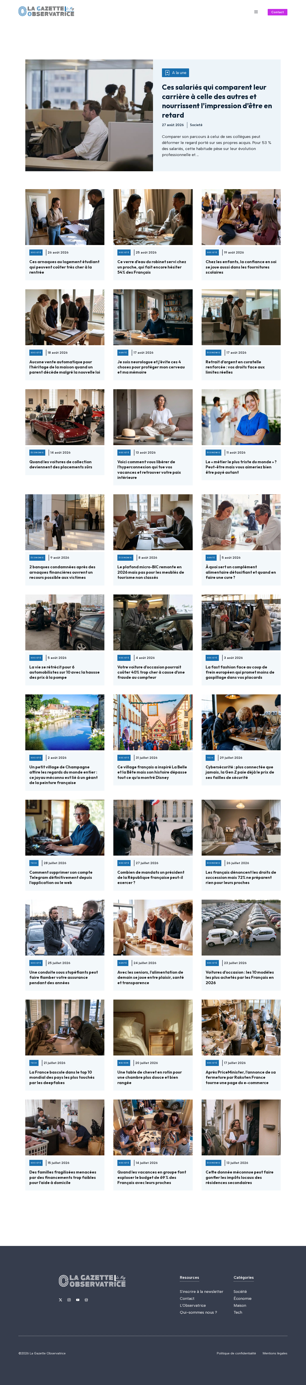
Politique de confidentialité (236, 1353)
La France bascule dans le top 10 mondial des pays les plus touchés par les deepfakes (62, 1077)
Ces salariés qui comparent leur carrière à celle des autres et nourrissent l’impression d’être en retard (217, 100)
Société (240, 1291)
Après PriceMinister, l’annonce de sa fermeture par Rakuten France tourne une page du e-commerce (241, 1077)
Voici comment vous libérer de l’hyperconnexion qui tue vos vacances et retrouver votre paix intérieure (149, 469)
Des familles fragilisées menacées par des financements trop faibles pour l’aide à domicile (62, 1177)
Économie (243, 1298)
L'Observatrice (193, 1305)
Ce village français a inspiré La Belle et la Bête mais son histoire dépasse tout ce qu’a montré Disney (152, 772)
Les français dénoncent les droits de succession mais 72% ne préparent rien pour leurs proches (241, 877)
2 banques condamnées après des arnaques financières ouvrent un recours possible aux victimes (62, 572)
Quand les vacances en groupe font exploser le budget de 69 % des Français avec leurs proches (151, 1177)
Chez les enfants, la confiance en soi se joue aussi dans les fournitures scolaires (241, 267)
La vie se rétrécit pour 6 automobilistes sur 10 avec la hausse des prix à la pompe (64, 672)
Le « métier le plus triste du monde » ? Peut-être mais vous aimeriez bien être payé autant (241, 467)
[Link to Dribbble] (86, 1299)
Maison (240, 1305)
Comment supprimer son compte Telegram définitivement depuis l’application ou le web (61, 877)
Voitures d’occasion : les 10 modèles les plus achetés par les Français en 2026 (240, 977)
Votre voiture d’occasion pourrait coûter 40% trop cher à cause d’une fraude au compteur (151, 672)
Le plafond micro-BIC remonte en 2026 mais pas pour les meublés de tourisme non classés (150, 572)
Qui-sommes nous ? (198, 1312)
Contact (277, 12)
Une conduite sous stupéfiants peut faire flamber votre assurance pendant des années (63, 977)
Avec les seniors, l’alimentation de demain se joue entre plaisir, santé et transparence (150, 977)
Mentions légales (275, 1353)
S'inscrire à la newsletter (201, 1291)
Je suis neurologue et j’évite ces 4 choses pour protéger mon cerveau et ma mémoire (151, 367)
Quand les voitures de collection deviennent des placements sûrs (60, 464)
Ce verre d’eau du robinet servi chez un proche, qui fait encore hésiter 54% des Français (151, 267)
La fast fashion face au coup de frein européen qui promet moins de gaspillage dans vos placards (240, 672)
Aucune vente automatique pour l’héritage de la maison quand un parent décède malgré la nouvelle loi (64, 367)
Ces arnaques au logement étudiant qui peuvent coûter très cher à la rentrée (64, 267)
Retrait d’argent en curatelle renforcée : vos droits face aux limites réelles (235, 367)
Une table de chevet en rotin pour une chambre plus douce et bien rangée (149, 1077)
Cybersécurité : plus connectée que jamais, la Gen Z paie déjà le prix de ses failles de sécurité (240, 772)
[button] (256, 12)
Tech (238, 1312)
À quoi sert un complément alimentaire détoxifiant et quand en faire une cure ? (241, 572)
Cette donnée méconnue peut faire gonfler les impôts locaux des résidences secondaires (240, 1177)
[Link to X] (60, 1299)
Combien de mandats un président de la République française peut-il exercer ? (150, 877)
